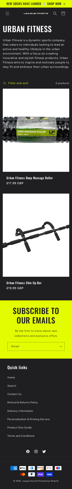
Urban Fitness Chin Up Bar (24, 283)
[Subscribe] (60, 346)
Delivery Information (20, 411)
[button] (7, 13)
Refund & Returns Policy (22, 402)
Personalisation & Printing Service (28, 419)
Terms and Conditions (21, 435)
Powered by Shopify (48, 481)
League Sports (29, 481)
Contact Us (14, 394)
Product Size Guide (19, 427)
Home (11, 377)
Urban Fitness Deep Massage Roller (29, 178)
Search (11, 385)
